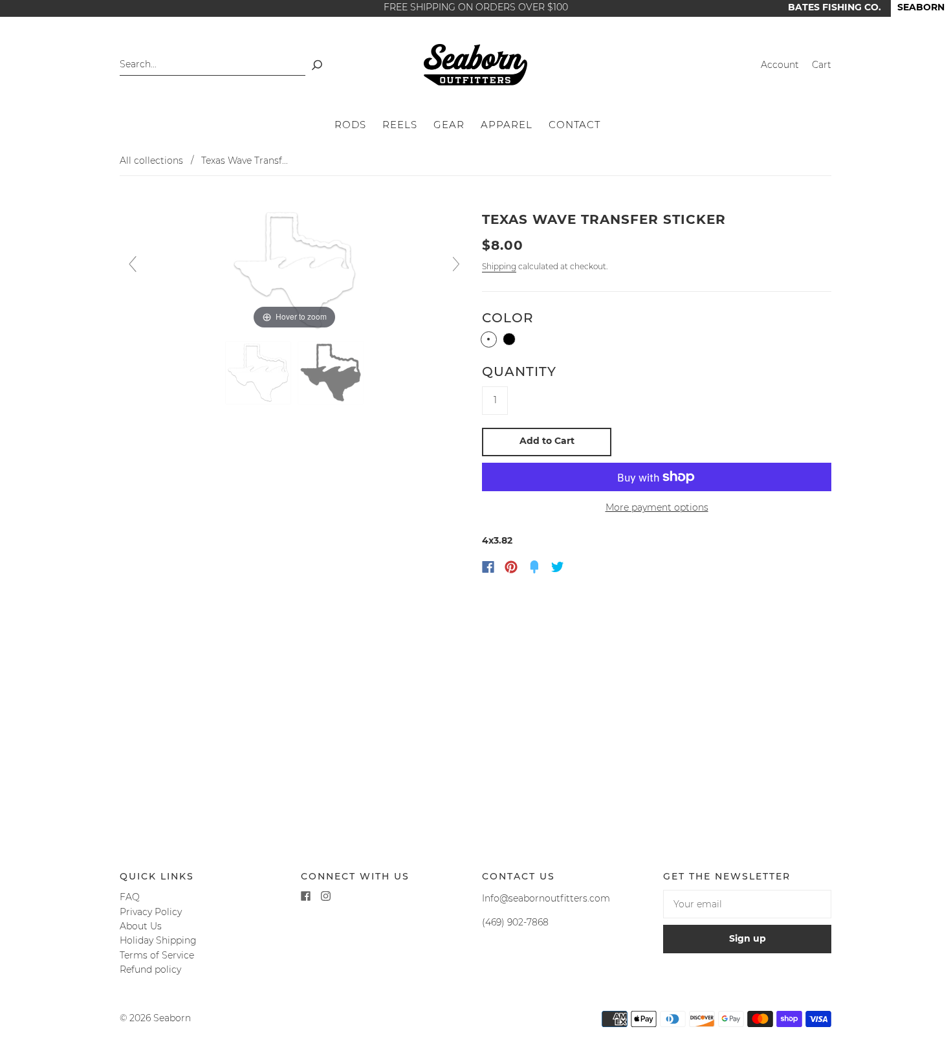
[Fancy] (534, 566)
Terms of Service (157, 955)
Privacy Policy (151, 912)
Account (780, 65)
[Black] (509, 339)
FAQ (130, 897)
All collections (151, 160)
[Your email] (747, 904)
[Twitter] (557, 566)
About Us (141, 926)
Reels (399, 125)
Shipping (499, 266)
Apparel (506, 125)
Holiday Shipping (158, 940)
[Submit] (317, 64)
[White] (489, 339)
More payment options (657, 507)
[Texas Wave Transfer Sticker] (258, 373)
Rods (350, 125)
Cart (821, 65)
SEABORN (921, 7)
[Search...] (212, 64)
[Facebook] (488, 566)
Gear (449, 125)
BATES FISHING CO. (834, 7)
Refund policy (150, 969)
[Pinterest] (511, 566)
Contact (574, 125)
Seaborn (172, 1018)
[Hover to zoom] (294, 270)
